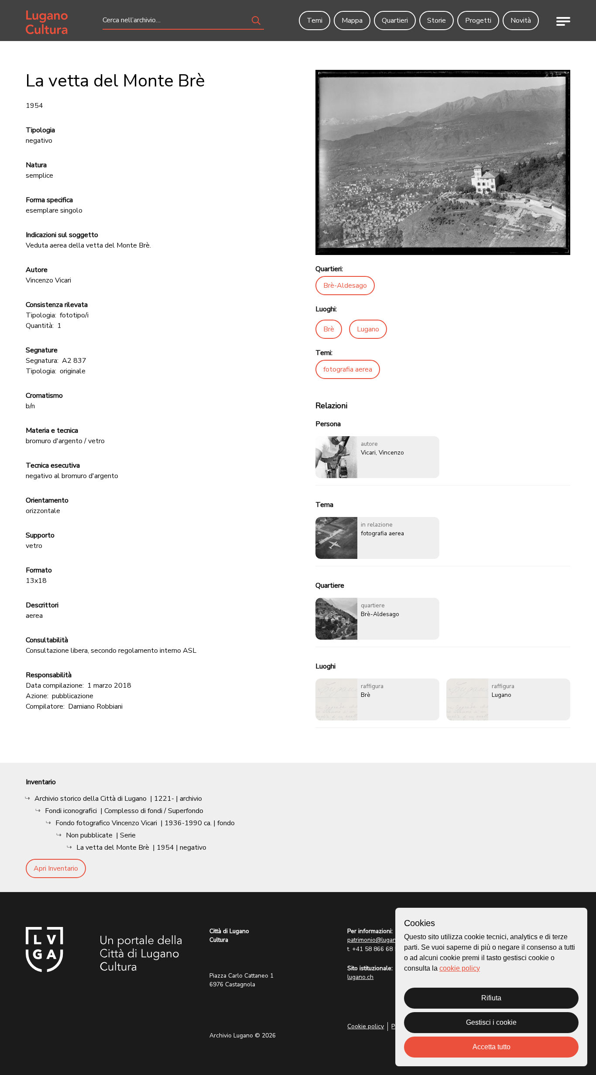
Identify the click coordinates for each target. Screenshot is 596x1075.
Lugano (368, 329)
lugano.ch (360, 977)
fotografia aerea (347, 369)
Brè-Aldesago (345, 285)
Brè (328, 329)
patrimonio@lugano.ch (377, 940)
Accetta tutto (491, 1047)
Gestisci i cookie (491, 1022)
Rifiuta (491, 998)
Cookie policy (365, 1026)
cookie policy (459, 968)
